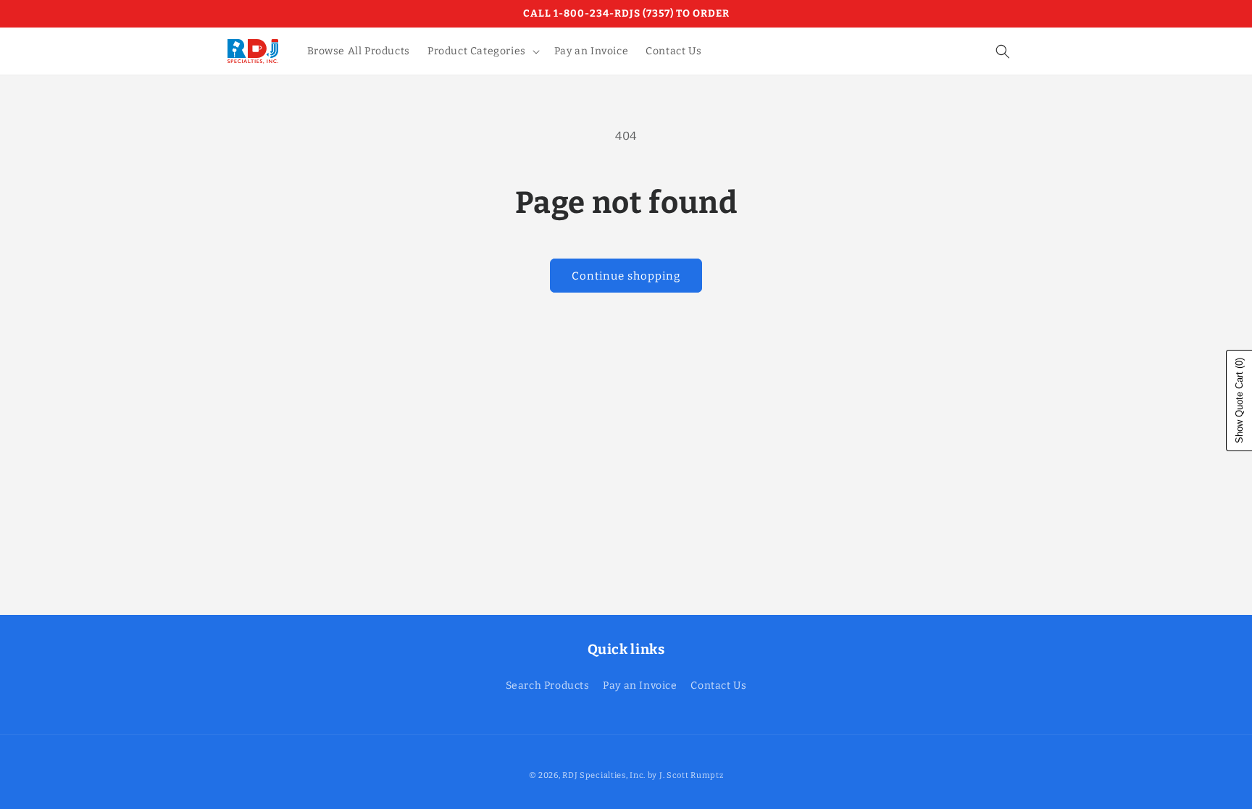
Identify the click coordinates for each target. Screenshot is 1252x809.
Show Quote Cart (1239, 400)
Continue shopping (626, 275)
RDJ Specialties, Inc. (604, 775)
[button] (482, 51)
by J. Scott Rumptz (686, 775)
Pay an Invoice (640, 685)
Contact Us (718, 685)
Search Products (548, 685)
